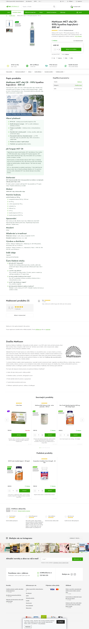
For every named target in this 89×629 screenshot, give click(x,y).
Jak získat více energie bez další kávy (13, 595)
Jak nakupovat (29, 1)
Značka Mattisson (38, 71)
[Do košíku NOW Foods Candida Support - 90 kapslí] (24, 490)
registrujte (48, 329)
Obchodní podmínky (30, 598)
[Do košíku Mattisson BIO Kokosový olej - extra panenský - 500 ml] (50, 435)
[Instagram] (75, 574)
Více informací (41, 623)
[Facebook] (72, 574)
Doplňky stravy (78, 85)
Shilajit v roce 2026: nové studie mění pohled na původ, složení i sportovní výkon (73, 590)
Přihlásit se (77, 559)
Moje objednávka (29, 605)
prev (6, 420)
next (82, 420)
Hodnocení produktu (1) (20, 71)
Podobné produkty (59, 71)
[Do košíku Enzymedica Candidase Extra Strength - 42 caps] (50, 490)
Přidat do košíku (71, 49)
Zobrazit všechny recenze (24, 511)
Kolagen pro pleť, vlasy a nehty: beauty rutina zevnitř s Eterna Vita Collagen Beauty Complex (73, 604)
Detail (18, 435)
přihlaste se (38, 329)
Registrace (80, 1)
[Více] (79, 12)
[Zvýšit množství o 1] (59, 49)
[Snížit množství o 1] (55, 49)
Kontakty (27, 600)
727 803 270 (44, 575)
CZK (63, 1)
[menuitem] (8, 12)
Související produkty (49, 71)
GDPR (35, 1)
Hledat (54, 6)
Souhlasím (60, 622)
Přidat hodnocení (19, 315)
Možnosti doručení (79, 40)
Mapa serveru (28, 608)
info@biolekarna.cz (46, 573)
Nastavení (27, 626)
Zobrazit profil (75, 538)
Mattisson (67, 54)
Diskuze (29, 71)
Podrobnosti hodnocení (68, 30)
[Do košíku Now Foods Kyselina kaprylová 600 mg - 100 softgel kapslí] (75, 435)
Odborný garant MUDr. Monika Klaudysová (15, 1)
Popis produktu (9, 71)
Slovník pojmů (29, 603)
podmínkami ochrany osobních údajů (60, 562)
